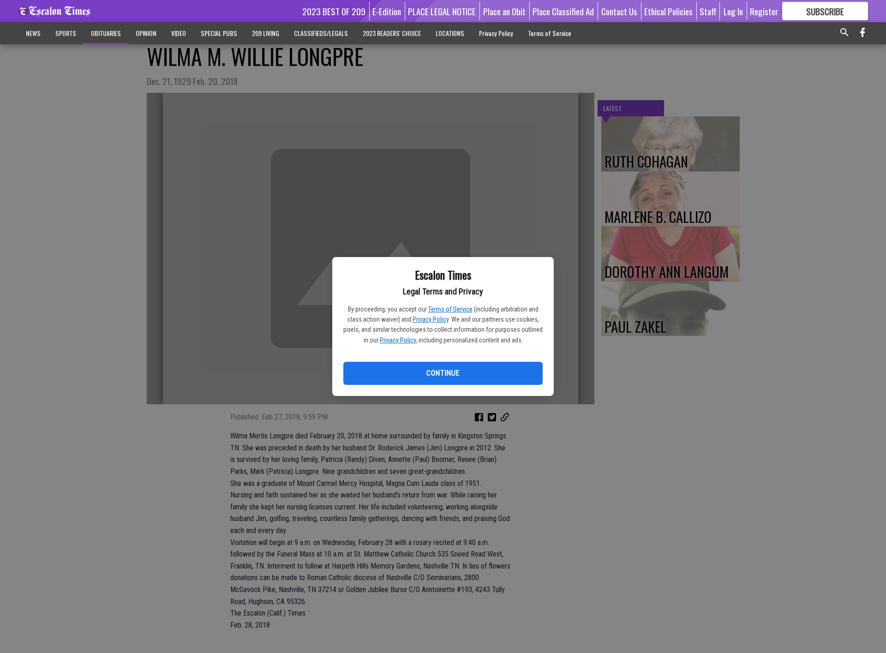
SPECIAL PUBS (219, 33)
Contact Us (619, 11)
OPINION (146, 33)
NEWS (33, 33)
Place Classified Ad (563, 11)
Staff (708, 11)
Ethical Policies (668, 11)
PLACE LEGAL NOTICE (442, 11)
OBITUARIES (106, 33)
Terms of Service (450, 309)
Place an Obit (504, 11)
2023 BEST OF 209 (333, 11)
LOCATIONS (450, 33)
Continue (442, 373)
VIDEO (178, 33)
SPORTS (65, 33)
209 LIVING (265, 33)
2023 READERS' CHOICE (392, 33)
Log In (733, 11)
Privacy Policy (431, 319)
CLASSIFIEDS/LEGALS (321, 33)
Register (764, 11)
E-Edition (386, 11)
